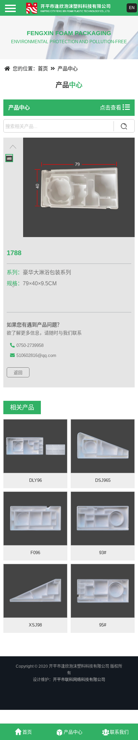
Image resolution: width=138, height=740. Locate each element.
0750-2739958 (30, 345)
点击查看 (111, 107)
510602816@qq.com (36, 355)
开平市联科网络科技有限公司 (79, 679)
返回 (18, 372)
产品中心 (68, 68)
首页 (43, 68)
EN (132, 7)
